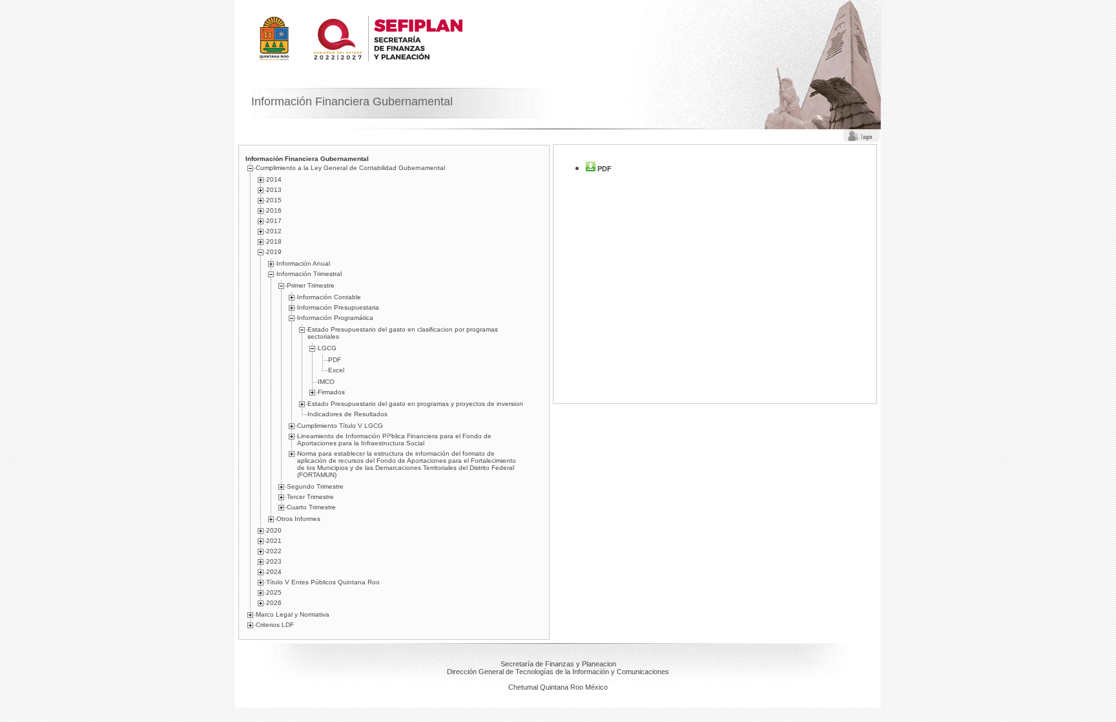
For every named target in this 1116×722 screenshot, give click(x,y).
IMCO (326, 381)
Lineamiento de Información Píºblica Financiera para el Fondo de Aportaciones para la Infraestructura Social (394, 439)
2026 (274, 602)
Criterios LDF (275, 624)
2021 (274, 540)
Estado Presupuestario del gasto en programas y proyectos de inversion (415, 403)
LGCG (327, 348)
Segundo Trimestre (315, 486)
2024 (274, 571)
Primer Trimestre (311, 285)
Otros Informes (298, 518)
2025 (274, 592)
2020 (274, 530)
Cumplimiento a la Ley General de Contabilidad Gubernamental (350, 167)
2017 (274, 220)
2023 (274, 561)
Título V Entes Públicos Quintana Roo (323, 582)
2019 (274, 251)
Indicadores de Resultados (347, 414)
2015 (274, 200)
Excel (336, 370)
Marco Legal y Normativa (292, 614)
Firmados (331, 392)
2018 (274, 241)
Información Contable (329, 297)
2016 (274, 210)
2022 (274, 551)
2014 (274, 179)
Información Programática (335, 317)
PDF (334, 359)
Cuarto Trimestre (311, 507)
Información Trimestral (309, 273)
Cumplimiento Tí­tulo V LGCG (340, 425)
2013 (274, 189)
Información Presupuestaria (338, 307)
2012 (274, 231)
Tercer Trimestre (310, 496)
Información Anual (303, 263)
